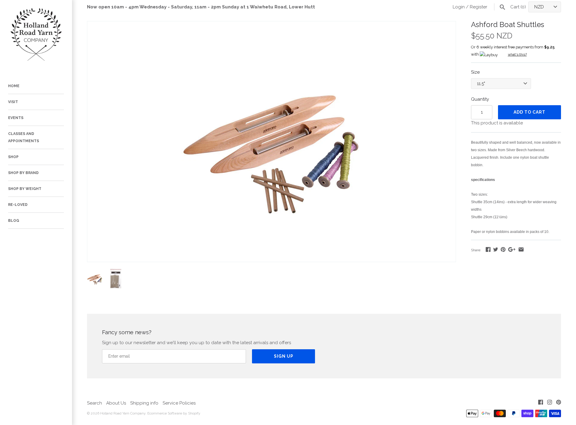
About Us (116, 403)
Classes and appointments (23, 137)
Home (14, 86)
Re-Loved (18, 205)
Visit (13, 102)
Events (15, 118)
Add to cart (529, 112)
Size (475, 72)
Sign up (283, 356)
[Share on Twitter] (495, 249)
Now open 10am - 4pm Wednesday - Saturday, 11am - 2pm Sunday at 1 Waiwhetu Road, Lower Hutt (201, 7)
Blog (13, 221)
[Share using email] (521, 249)
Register (478, 7)
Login (459, 7)
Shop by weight (24, 189)
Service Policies (179, 403)
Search (94, 403)
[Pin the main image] (503, 249)
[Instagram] (549, 403)
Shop (13, 157)
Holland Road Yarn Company (123, 413)
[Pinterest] (558, 403)
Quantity (480, 99)
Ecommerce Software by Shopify (173, 413)
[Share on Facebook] (488, 249)
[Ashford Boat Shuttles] (272, 25)
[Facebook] (540, 403)
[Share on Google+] (511, 249)
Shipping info (144, 403)
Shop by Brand (23, 173)
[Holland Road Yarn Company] (36, 36)
